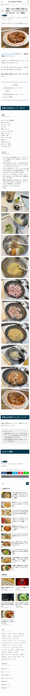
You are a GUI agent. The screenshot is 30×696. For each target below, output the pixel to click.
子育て (4, 652)
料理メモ (4, 15)
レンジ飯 (11, 649)
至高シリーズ (19, 17)
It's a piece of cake (15, 1)
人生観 (17, 649)
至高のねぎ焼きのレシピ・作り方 (13, 88)
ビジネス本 (23, 642)
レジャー (4, 649)
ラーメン (19, 645)
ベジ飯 (4, 17)
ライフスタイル (8, 678)
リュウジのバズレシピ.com (8, 54)
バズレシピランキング (7, 642)
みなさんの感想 (8, 97)
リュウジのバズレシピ (11, 17)
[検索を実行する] (27, 483)
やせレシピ (15, 638)
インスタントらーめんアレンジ (8, 640)
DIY (9, 633)
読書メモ (6, 687)
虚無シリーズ (21, 656)
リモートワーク (5, 647)
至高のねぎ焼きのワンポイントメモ (13, 94)
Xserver (4, 636)
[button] (3, 473)
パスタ (15, 642)
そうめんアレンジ (6, 638)
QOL (15, 633)
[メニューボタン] (1, 1)
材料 (8, 90)
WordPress (21, 633)
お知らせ (6, 668)
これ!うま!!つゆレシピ (18, 636)
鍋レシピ (13, 659)
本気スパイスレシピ (6, 654)
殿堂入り (15, 654)
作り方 (8, 92)
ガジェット (6, 671)
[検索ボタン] (28, 1)
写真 (22, 649)
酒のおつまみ (25, 17)
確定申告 (22, 654)
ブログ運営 (6, 675)
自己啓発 (4, 656)
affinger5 (4, 633)
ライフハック (11, 645)
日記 (16, 652)
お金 (9, 636)
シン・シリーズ (21, 640)
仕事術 (5, 681)
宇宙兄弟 (10, 652)
